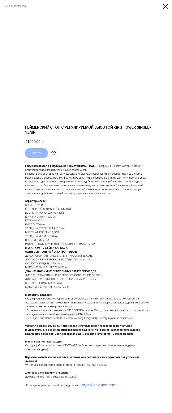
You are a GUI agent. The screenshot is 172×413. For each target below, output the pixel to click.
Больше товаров (16, 6)
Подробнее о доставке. (98, 385)
